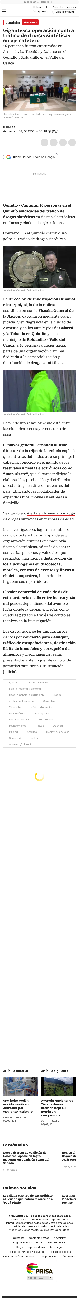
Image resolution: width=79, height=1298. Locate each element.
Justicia (12, 22)
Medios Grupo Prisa (39, 1277)
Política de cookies (60, 1251)
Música (13, 732)
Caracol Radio (19, 10)
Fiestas (40, 725)
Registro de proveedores (30, 1247)
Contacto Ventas (39, 1238)
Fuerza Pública (17, 713)
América (32, 732)
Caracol (9, 127)
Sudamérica (46, 719)
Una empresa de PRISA (39, 1268)
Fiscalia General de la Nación (26, 695)
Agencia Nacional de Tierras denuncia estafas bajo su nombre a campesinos (57, 1108)
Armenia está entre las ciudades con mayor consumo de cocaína (37, 429)
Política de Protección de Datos (26, 1251)
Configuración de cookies (18, 1256)
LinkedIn (63, 142)
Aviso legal (56, 1247)
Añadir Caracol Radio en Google (33, 157)
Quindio (13, 682)
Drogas (57, 695)
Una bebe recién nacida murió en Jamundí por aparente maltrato (18, 1106)
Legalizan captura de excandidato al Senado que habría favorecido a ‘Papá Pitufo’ (28, 1199)
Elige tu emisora (65, 12)
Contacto (18, 1238)
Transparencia (47, 1256)
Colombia (49, 701)
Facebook (44, 142)
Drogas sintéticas (38, 682)
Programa (40, 11)
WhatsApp (72, 142)
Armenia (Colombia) (21, 744)
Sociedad (15, 738)
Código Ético (68, 1256)
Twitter (54, 142)
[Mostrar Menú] (4, 10)
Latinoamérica (17, 725)
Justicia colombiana (21, 701)
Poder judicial (43, 713)
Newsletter (60, 1238)
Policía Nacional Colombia (25, 688)
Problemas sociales (57, 732)
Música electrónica (42, 707)
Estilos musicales (19, 719)
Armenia (9, 131)
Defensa (58, 725)
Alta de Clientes (56, 1242)
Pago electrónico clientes (28, 1242)
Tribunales (15, 707)
